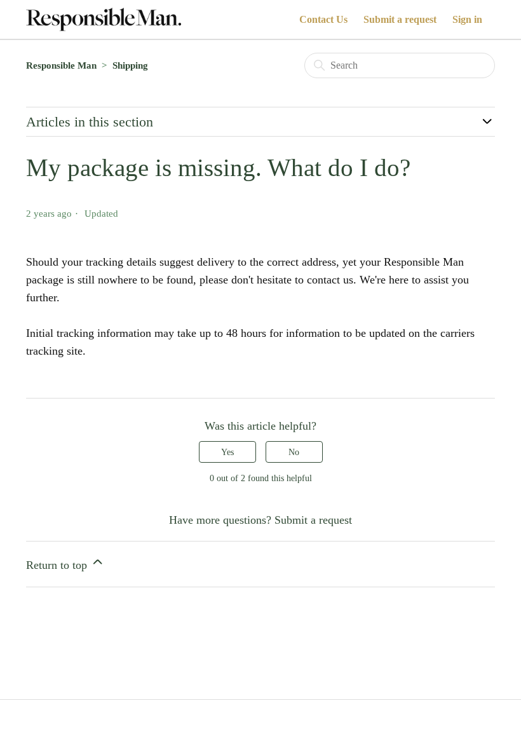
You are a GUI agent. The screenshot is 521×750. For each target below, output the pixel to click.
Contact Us (323, 19)
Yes (227, 452)
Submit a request (399, 19)
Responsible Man (61, 65)
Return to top (58, 565)
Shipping (130, 65)
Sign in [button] (467, 19)
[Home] (103, 19)
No (293, 452)
